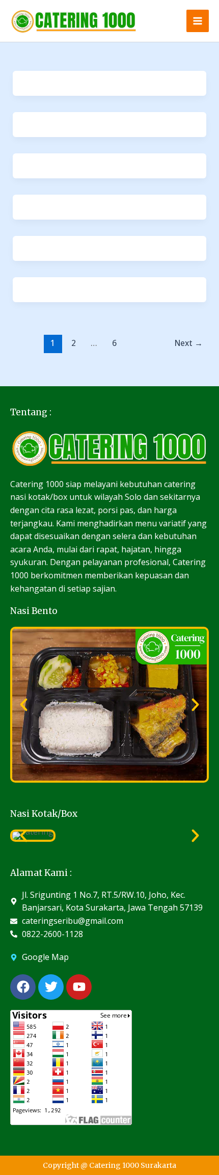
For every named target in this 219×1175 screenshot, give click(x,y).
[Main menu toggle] (197, 21)
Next (189, 343)
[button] (23, 704)
